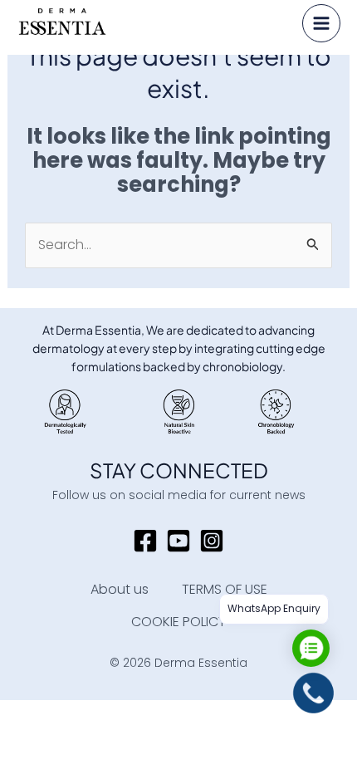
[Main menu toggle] (321, 23)
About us (119, 589)
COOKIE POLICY (178, 621)
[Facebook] (145, 540)
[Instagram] (211, 540)
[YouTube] (178, 540)
